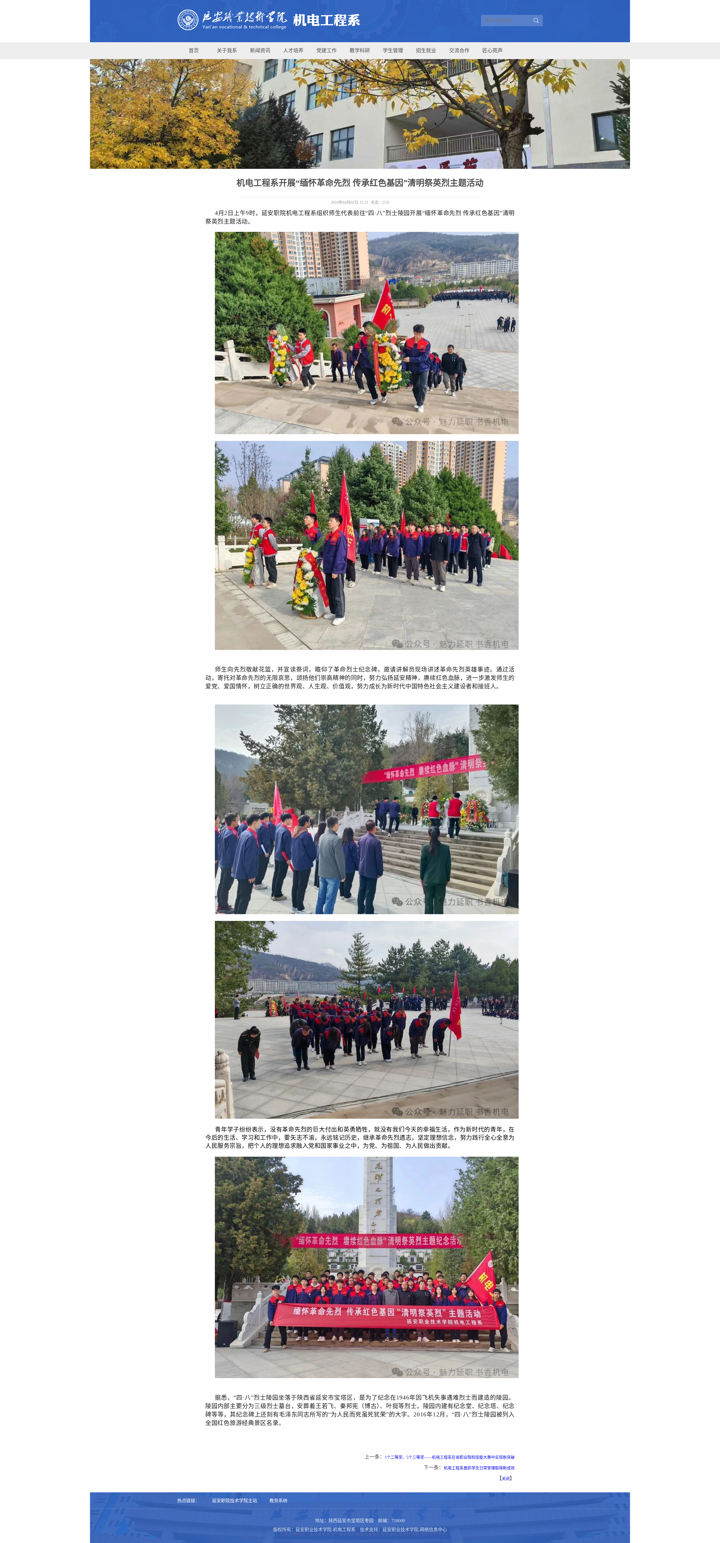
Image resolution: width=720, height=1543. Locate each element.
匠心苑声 (492, 50)
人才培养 (293, 50)
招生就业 (426, 50)
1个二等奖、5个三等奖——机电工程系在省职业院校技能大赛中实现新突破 (450, 1457)
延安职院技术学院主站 (234, 1500)
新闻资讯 (260, 50)
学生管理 (393, 50)
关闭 (506, 1479)
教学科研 (360, 50)
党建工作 (326, 50)
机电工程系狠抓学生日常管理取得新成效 (479, 1468)
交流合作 (459, 50)
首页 (194, 50)
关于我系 (227, 50)
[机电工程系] (272, 21)
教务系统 (278, 1500)
